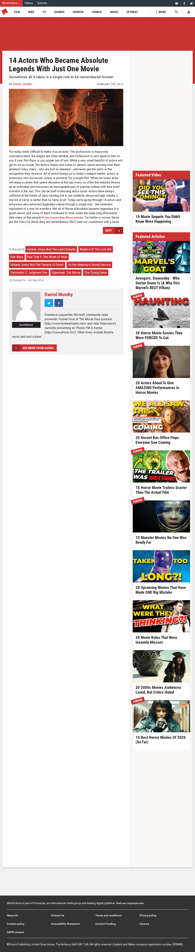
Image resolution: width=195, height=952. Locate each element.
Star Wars (16, 257)
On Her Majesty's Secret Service (89, 265)
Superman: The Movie (66, 272)
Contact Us (57, 915)
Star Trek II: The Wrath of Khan (47, 257)
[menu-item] (17, 12)
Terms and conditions (108, 915)
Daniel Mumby (22, 84)
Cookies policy (15, 923)
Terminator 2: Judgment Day (28, 272)
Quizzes (42, 3)
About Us (12, 915)
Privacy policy (148, 915)
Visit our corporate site (130, 903)
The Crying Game (96, 272)
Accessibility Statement (65, 923)
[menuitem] (11, 3)
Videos (29, 3)
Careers (144, 923)
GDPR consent (15, 932)
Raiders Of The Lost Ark (96, 249)
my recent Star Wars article (63, 217)
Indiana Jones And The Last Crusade (51, 249)
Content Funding (105, 923)
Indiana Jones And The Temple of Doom (37, 265)
